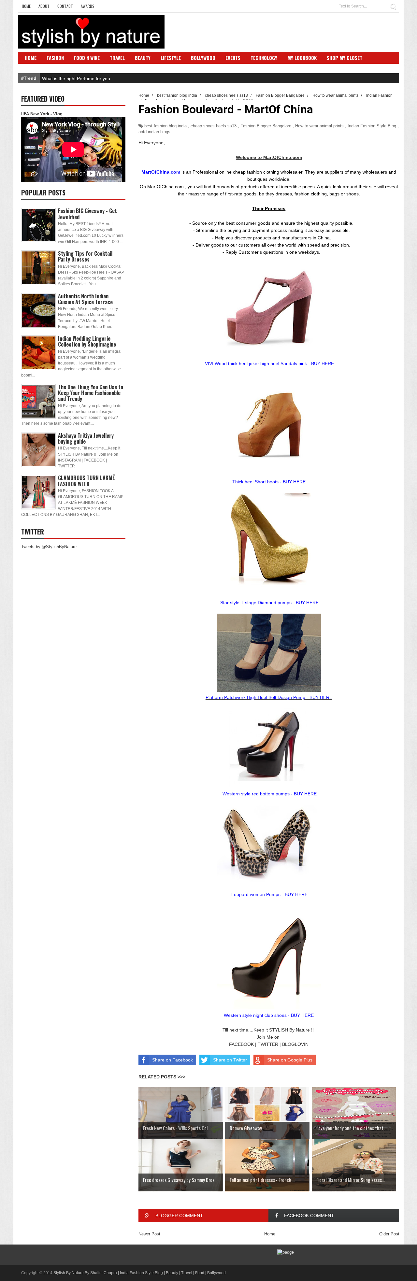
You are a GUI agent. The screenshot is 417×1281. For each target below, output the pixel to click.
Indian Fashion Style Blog (372, 125)
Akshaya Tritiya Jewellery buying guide (86, 438)
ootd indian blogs (154, 131)
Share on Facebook (172, 1059)
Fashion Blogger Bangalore (265, 125)
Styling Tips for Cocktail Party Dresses (85, 256)
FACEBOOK (241, 1044)
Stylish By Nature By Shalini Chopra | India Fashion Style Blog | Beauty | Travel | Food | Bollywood (139, 1273)
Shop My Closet (344, 57)
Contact (65, 6)
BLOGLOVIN (295, 1044)
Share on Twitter (230, 1059)
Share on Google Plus (289, 1059)
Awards (87, 6)
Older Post (389, 1233)
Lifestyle (171, 57)
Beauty (143, 57)
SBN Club (35, 67)
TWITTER (268, 1044)
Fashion (55, 57)
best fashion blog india (165, 125)
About (44, 6)
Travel (117, 57)
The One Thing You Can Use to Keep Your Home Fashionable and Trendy (90, 393)
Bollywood (203, 57)
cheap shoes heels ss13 (214, 125)
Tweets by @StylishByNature (49, 546)
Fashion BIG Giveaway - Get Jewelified (87, 214)
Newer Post (149, 1233)
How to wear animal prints (319, 125)
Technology (264, 57)
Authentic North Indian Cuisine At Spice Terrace (85, 299)
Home (26, 6)
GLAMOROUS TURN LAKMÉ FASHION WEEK (86, 481)
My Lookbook (302, 57)
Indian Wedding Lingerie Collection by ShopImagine (87, 341)
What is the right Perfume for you (76, 78)
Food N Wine (87, 57)
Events (232, 57)
